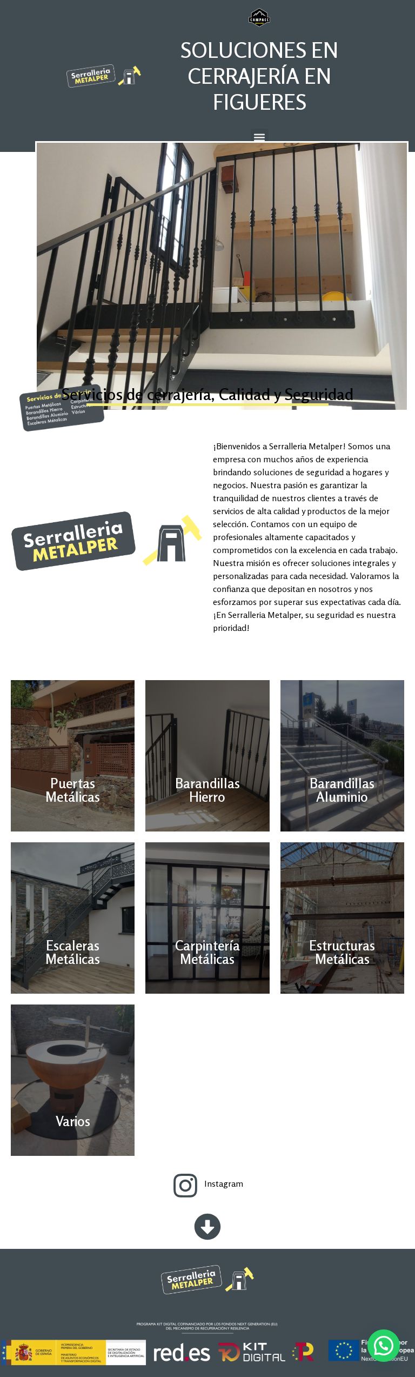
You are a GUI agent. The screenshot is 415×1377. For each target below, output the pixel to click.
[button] (260, 138)
